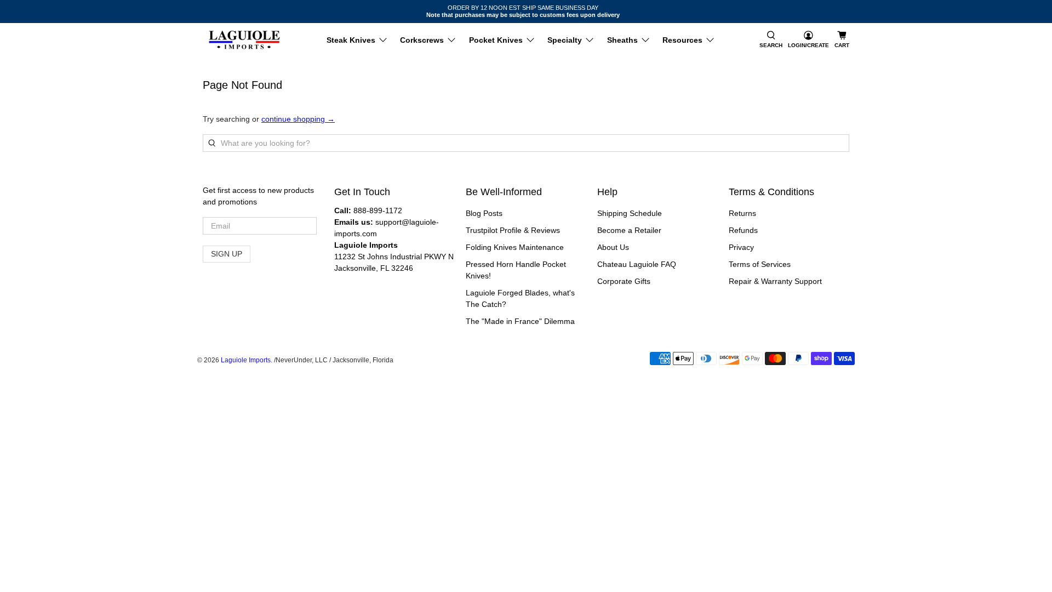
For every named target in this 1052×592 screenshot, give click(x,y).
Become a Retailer (629, 230)
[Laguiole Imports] (244, 40)
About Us (613, 247)
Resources (682, 40)
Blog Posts (484, 213)
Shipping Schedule (629, 213)
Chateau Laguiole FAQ (636, 264)
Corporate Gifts (623, 281)
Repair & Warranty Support (775, 281)
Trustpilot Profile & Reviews (513, 230)
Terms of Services (760, 264)
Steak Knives (351, 40)
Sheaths (622, 40)
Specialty (564, 40)
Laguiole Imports (246, 359)
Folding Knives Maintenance (515, 247)
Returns (742, 213)
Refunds (743, 230)
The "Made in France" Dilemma (520, 321)
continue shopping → (298, 119)
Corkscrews (422, 40)
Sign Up (226, 253)
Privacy (741, 247)
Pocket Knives (496, 40)
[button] (771, 40)
